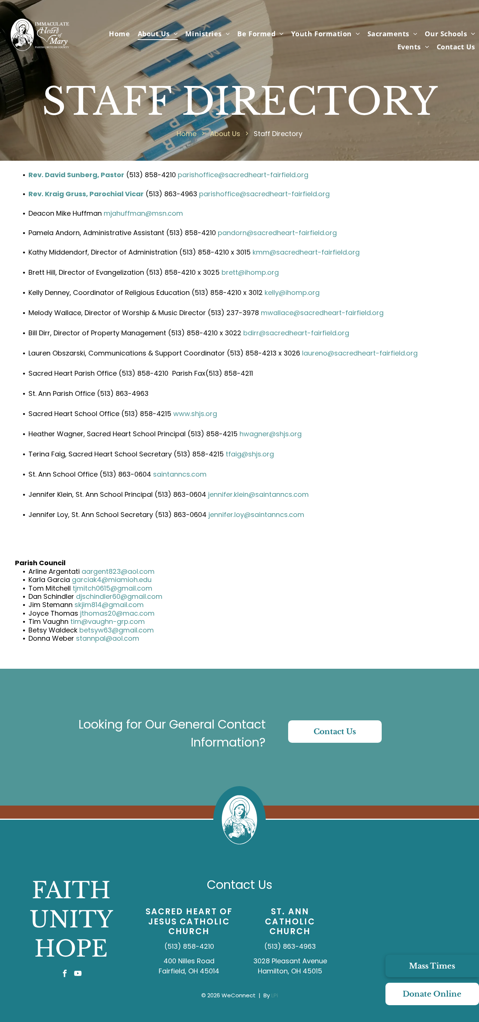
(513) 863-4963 (290, 946)
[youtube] (77, 974)
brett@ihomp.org (250, 272)
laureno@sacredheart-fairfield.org (360, 353)
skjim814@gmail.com (109, 604)
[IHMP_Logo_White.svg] (39, 51)
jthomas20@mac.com (117, 613)
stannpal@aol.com (107, 638)
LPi (274, 995)
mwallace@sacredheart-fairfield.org (322, 312)
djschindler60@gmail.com (119, 596)
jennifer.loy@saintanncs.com (256, 514)
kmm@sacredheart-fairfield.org (306, 252)
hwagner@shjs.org (271, 433)
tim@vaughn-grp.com (107, 621)
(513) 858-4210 (189, 946)
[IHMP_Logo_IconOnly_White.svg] (239, 851)
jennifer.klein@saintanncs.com (258, 494)
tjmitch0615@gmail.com (112, 588)
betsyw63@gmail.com (116, 630)
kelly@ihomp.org (292, 292)
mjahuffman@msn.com (143, 213)
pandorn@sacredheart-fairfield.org (277, 232)
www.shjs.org (195, 413)
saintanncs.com (180, 474)
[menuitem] (119, 33)
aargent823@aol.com (118, 571)
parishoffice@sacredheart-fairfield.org (243, 174)
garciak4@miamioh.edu (112, 579)
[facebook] (64, 974)
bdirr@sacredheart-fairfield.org (296, 333)
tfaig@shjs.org (250, 454)
